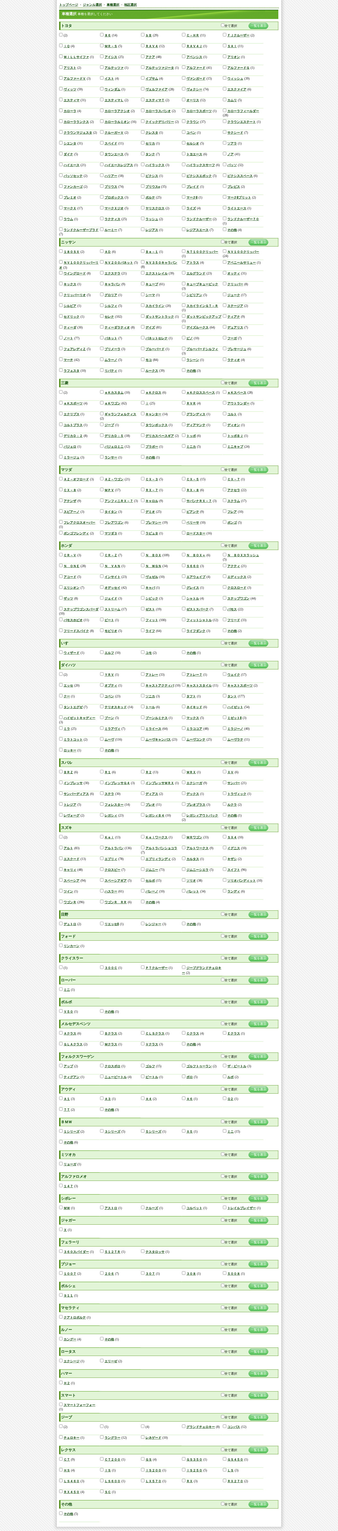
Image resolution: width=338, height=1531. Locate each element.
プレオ (150, 804)
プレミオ (70, 197)
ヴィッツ (70, 89)
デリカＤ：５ (114, 436)
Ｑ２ (230, 1099)
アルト (68, 848)
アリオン (233, 57)
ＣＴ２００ (112, 1459)
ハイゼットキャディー (79, 718)
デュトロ (70, 924)
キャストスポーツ (240, 685)
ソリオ (191, 880)
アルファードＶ (75, 78)
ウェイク (233, 675)
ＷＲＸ (191, 772)
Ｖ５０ (68, 1011)
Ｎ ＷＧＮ (153, 566)
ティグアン (71, 1077)
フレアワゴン (114, 522)
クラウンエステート (241, 122)
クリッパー (235, 284)
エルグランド (195, 273)
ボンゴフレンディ (76, 533)
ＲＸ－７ (151, 490)
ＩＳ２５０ (194, 1470)
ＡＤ (108, 252)
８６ (108, 35)
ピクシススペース (240, 176)
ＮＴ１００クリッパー (202, 252)
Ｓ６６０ (192, 566)
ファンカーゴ (73, 187)
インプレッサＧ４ (117, 783)
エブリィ (111, 859)
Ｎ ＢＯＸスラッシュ (243, 555)
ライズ (191, 208)
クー (67, 696)
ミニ (67, 990)
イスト (109, 78)
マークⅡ (192, 197)
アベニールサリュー (241, 262)
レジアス (151, 230)
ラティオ (233, 360)
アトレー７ (194, 675)
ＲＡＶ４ (151, 46)
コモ (148, 653)
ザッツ (68, 598)
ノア (230, 154)
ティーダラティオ (117, 327)
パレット (192, 891)
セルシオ (192, 143)
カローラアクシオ (117, 111)
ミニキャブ (235, 446)
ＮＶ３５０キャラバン (161, 262)
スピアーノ (71, 512)
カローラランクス (76, 122)
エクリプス (71, 414)
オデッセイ (112, 588)
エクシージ (71, 1361)
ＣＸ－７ (233, 479)
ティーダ (70, 327)
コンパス (233, 1427)
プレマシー (153, 522)
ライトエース (236, 208)
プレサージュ (236, 349)
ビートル (151, 1077)
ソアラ (232, 143)
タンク (150, 154)
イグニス (233, 848)
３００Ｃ (111, 968)
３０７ (150, 1274)
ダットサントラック (159, 316)
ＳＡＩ (232, 46)
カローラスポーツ (199, 111)
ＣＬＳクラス (155, 1033)
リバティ (111, 371)
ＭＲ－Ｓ (111, 46)
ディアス (151, 794)
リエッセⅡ (112, 924)
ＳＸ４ (232, 837)
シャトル (192, 598)
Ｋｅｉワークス (156, 837)
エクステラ (112, 273)
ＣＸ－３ (151, 479)
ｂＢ (148, 35)
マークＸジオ (114, 208)
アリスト (70, 68)
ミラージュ (71, 457)
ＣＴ (67, 1459)
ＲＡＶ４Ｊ (194, 46)
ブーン (109, 718)
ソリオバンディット (241, 880)
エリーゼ (111, 1361)
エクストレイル (156, 273)
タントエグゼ (73, 707)
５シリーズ (153, 1131)
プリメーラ (112, 349)
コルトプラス (73, 425)
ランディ (233, 891)
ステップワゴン (238, 598)
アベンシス (194, 57)
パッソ (232, 165)
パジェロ (70, 446)
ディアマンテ (195, 425)
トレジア (70, 804)
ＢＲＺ (68, 772)
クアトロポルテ (75, 1317)
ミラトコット (73, 739)
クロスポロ (112, 1066)
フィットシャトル (199, 620)
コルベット (194, 1208)
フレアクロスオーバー (79, 522)
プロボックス (114, 197)
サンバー (233, 783)
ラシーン (192, 360)
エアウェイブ (195, 577)
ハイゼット (235, 707)
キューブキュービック (202, 284)
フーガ (232, 338)
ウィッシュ (235, 78)
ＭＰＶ (109, 490)
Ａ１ (67, 1099)
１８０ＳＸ (71, 252)
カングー (70, 1339)
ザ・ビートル (236, 1066)
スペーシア (71, 880)
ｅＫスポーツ (73, 403)
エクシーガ (194, 783)
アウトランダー (238, 403)
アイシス (111, 57)
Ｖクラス (151, 1044)
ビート (109, 620)
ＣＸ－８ (70, 490)
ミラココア (194, 729)
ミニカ (191, 446)
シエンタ (70, 143)
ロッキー (70, 750)
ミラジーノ (235, 729)
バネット (111, 338)
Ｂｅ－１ (151, 252)
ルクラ (232, 804)
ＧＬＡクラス (73, 1044)
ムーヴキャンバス (158, 739)
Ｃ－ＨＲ (192, 35)
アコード (70, 577)
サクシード (235, 132)
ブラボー (151, 446)
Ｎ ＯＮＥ (71, 566)
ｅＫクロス (153, 392)
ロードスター (195, 533)
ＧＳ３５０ (194, 1459)
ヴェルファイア (156, 89)
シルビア (70, 306)
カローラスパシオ (158, 111)
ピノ (189, 338)
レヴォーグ (71, 815)
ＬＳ (230, 1470)
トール (150, 707)
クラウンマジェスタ (78, 132)
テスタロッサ (155, 1252)
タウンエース (114, 154)
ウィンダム (112, 89)
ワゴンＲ (70, 902)
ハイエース (71, 165)
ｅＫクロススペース (200, 392)
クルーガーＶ (114, 132)
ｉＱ (67, 46)
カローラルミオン (117, 122)
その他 (232, 230)
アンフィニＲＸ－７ (119, 501)
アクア (150, 57)
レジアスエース (197, 230)
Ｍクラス (111, 1044)
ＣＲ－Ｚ (111, 555)
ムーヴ (109, 739)
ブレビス (233, 187)
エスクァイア (236, 89)
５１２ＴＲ (112, 1252)
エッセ (68, 685)
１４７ (68, 1186)
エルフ (109, 653)
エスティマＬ (114, 100)
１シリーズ (71, 1131)
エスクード (71, 859)
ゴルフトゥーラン (199, 1066)
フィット (151, 620)
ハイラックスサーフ (200, 165)
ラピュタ (151, 533)
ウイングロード (75, 273)
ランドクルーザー (199, 219)
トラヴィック (236, 794)
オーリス (192, 100)
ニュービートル (116, 1077)
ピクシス (151, 176)
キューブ (151, 284)
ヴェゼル (151, 577)
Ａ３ (108, 1099)
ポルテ (150, 197)
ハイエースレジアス (119, 165)
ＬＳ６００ (112, 1481)
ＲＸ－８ (192, 490)
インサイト (112, 577)
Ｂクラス (111, 1033)
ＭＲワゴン (194, 837)
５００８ (233, 1274)
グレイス (192, 588)
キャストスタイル (199, 685)
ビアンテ (192, 512)
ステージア (235, 306)
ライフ (150, 631)
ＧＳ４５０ (235, 1459)
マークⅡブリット (239, 197)
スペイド (111, 143)
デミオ (150, 512)
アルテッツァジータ (159, 68)
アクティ (233, 566)
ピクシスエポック (199, 176)
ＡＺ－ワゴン (114, 479)
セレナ (109, 316)
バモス (232, 609)
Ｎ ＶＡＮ (112, 566)
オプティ (111, 685)
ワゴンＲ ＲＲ (116, 902)
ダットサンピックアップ (203, 316)
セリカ (150, 143)
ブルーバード (155, 349)
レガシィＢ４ (155, 815)
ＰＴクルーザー (156, 968)
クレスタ (151, 132)
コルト (232, 414)
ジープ (109, 425)
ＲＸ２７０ (235, 1481)
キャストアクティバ (159, 685)
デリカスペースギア (159, 436)
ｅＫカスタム (114, 392)
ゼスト (150, 609)
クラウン (192, 122)
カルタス (192, 859)
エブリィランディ (158, 859)
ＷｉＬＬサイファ (76, 57)
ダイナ (68, 154)
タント (232, 696)
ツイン (68, 891)
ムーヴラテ (235, 739)
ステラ (109, 794)
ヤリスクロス (155, 208)
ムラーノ (111, 360)
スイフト (233, 870)
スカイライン (155, 306)
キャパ (150, 588)
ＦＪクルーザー (238, 35)
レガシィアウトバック (202, 815)
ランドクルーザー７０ (243, 219)
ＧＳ (148, 1459)
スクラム (233, 501)
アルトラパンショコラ (161, 848)
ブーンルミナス (156, 718)
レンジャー (153, 924)
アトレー (151, 675)
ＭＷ (67, 1208)
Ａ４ (148, 1099)
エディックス (236, 577)
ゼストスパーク (197, 609)
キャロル (151, 501)
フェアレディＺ (75, 349)
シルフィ (111, 306)
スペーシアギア (116, 880)
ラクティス (112, 219)
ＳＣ (108, 1492)
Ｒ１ (108, 772)
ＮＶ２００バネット (119, 262)
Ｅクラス (233, 1033)
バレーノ (151, 891)
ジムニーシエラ (197, 870)
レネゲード (153, 1438)
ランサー (111, 457)
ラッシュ (151, 219)
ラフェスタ (71, 371)
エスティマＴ (155, 100)
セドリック (71, 316)
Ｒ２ (148, 772)
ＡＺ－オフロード (76, 479)
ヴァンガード (195, 78)
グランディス (195, 414)
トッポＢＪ (235, 436)
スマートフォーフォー (79, 1405)
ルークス (151, 371)
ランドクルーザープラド (81, 230)
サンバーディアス (76, 794)
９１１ (68, 1295)
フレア (232, 512)
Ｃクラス (192, 1033)
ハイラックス (155, 165)
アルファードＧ (238, 68)
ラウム (68, 219)
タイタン (111, 512)
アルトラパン (114, 848)
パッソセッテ (73, 176)
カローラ (70, 111)
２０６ (109, 1274)
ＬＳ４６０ (71, 1481)
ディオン (233, 425)
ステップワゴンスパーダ (81, 609)
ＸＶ (230, 772)
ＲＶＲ (191, 403)
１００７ (70, 1274)
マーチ (68, 360)
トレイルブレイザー (241, 1208)
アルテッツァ (114, 68)
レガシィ (111, 815)
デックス (192, 794)
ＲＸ (189, 1481)
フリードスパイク (76, 631)
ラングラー (112, 1438)
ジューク (233, 295)
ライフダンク (195, 631)
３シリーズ (112, 1131)
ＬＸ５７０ (153, 1481)
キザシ (232, 859)
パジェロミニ (114, 446)
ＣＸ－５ (192, 479)
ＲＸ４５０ (71, 1492)
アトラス (192, 262)
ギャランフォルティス (120, 414)
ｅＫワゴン (112, 403)
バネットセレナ (156, 338)
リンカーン (71, 946)
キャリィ (70, 870)
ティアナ (233, 316)
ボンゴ (232, 522)
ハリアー (111, 176)
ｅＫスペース (236, 392)
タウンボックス (156, 425)
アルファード (195, 68)
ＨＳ (67, 1470)
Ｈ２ (67, 1383)
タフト (191, 696)
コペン (191, 132)
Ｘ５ (189, 1131)
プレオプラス (195, 804)
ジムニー (151, 870)
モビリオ (111, 631)
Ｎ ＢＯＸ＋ (195, 555)
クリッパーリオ (75, 295)
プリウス (111, 187)
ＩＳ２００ (153, 1470)
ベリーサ (192, 522)
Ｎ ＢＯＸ (153, 555)
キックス (70, 284)
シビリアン (194, 295)
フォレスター (114, 804)
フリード (233, 620)
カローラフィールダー (243, 111)
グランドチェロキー (200, 1427)
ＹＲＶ (109, 675)
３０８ (191, 1274)
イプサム (151, 78)
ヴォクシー (194, 89)
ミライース (153, 729)
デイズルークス (197, 327)
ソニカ (150, 696)
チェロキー (71, 1438)
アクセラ (233, 490)
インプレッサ (73, 783)
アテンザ (70, 501)
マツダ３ (111, 533)
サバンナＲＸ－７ (199, 501)
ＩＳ (108, 1470)
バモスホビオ (73, 620)
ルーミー (111, 230)
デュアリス (235, 327)
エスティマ (71, 100)
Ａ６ (189, 1099)
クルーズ (151, 1208)
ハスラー (111, 891)
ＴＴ (67, 1110)
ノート (68, 338)
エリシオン (71, 588)
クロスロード (236, 588)
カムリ (232, 100)
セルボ (150, 880)
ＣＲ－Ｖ (70, 555)
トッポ (191, 436)
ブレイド (192, 187)
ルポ (230, 1077)
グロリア (111, 295)
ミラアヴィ (112, 729)
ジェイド (111, 598)
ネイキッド (194, 707)
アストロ (111, 1208)
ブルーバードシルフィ (202, 349)
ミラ (67, 729)
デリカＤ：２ (73, 436)
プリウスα (152, 187)
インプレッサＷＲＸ (159, 783)
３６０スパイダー (76, 1252)
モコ (148, 360)
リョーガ (70, 1164)
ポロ (189, 1077)
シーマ (150, 295)
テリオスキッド (116, 707)
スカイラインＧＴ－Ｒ (202, 306)
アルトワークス (197, 848)
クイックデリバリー (159, 122)
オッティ (233, 273)
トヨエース (194, 154)
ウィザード (71, 653)
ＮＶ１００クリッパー (243, 252)
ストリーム (112, 609)
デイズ (150, 327)
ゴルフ (150, 1066)
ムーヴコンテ (195, 739)
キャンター (153, 414)
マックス (192, 718)
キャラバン (112, 284)
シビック (151, 598)
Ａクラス (70, 1033)
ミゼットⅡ (234, 718)
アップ (68, 1066)
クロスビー (112, 870)
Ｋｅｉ (109, 837)
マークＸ (70, 208)
